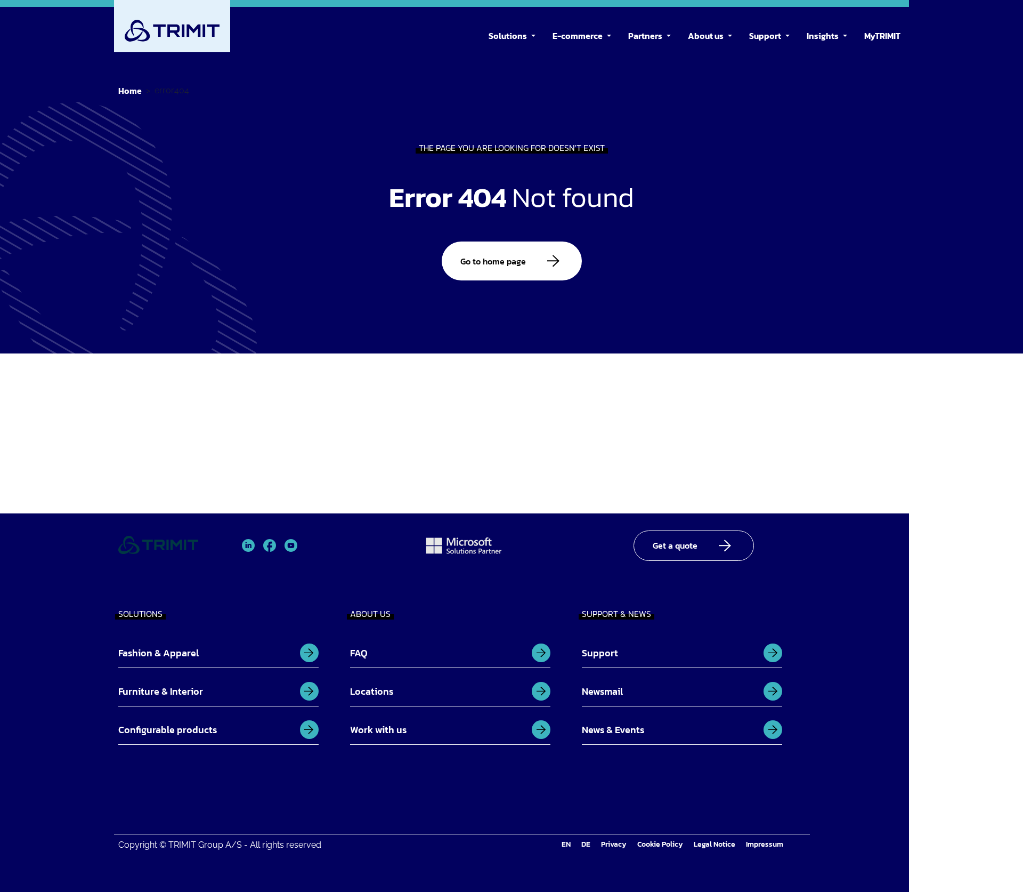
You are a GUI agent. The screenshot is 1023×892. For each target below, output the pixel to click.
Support (765, 35)
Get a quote (675, 545)
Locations (371, 691)
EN (566, 844)
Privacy (614, 844)
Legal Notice (714, 844)
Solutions (508, 35)
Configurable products (167, 729)
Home (130, 90)
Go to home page (493, 261)
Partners (645, 35)
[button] (535, 34)
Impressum (764, 844)
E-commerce (578, 35)
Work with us (378, 729)
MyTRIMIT (882, 35)
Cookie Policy (660, 844)
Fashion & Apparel (158, 653)
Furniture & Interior (160, 691)
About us (706, 35)
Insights (823, 35)
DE (585, 844)
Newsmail (602, 691)
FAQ (359, 653)
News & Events (613, 729)
